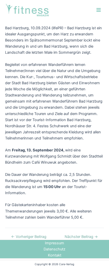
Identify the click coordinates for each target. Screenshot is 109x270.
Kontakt (54, 255)
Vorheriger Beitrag (28, 237)
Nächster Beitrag (81, 237)
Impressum (54, 243)
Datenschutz (54, 249)
